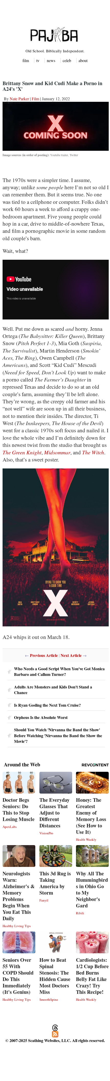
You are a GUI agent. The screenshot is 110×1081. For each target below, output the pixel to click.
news (51, 60)
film (26, 60)
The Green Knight (22, 452)
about (83, 60)
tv (37, 60)
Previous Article (44, 655)
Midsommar (57, 452)
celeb (67, 60)
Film (35, 98)
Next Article (71, 655)
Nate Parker (19, 98)
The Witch (93, 452)
